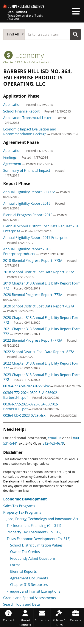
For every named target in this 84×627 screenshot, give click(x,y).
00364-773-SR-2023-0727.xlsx (26, 386)
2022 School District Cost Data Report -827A (38, 351)
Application (12, 104)
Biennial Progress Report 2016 (28, 214)
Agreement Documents (29, 578)
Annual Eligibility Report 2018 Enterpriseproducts (26, 251)
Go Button (75, 34)
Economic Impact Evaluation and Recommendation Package (29, 131)
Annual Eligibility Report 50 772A (29, 192)
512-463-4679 (53, 443)
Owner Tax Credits (25, 551)
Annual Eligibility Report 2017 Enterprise (35, 237)
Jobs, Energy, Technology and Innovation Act (42, 518)
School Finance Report (21, 111)
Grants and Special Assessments (29, 597)
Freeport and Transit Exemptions (33, 591)
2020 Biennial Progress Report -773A (33, 294)
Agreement (12, 163)
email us (54, 438)
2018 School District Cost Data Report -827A (38, 272)
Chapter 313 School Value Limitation (27, 62)
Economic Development (25, 499)
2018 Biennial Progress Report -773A (33, 260)
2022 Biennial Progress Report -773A (33, 340)
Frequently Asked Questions (33, 558)
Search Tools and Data (21, 604)
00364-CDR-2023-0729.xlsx (24, 415)
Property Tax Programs (22, 512)
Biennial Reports (23, 571)
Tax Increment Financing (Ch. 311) (34, 525)
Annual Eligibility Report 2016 (27, 203)
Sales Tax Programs (19, 505)
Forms (15, 565)
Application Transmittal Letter (28, 117)
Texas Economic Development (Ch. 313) (38, 538)
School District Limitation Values (36, 545)
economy (29, 55)
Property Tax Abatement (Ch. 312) (34, 532)
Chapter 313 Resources (29, 584)
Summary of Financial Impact (27, 170)
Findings (10, 157)
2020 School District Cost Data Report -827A (38, 306)
